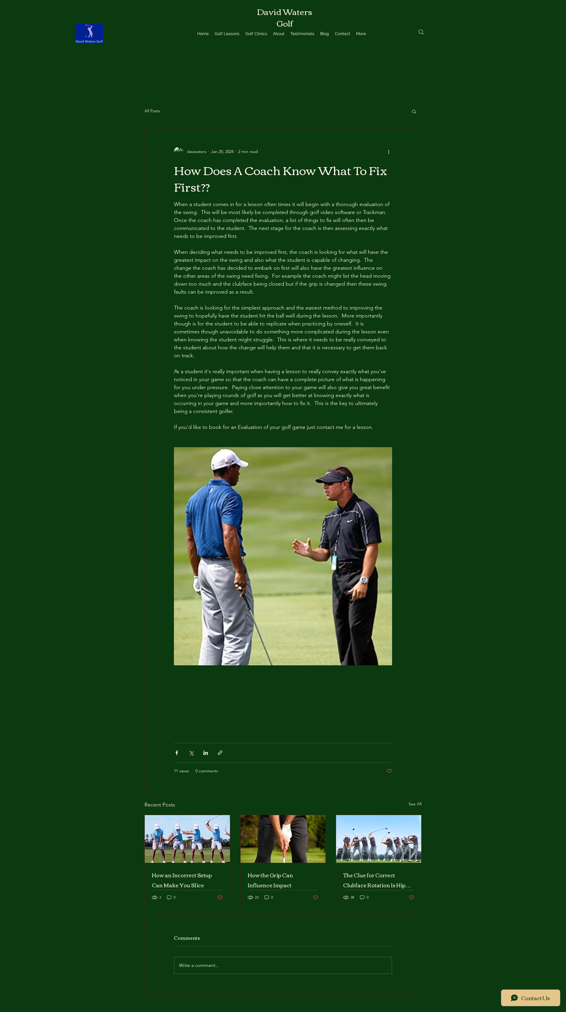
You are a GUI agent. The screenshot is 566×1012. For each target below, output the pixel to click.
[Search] (421, 32)
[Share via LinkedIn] (205, 753)
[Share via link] (220, 753)
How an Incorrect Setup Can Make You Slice (182, 880)
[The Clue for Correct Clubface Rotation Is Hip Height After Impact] (378, 839)
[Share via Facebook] (177, 753)
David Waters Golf (284, 17)
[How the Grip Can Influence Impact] (283, 839)
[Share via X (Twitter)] (191, 753)
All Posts (152, 110)
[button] (414, 111)
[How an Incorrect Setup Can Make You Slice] (187, 839)
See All (415, 804)
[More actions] (388, 151)
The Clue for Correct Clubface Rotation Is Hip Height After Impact (374, 880)
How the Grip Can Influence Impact (270, 880)
